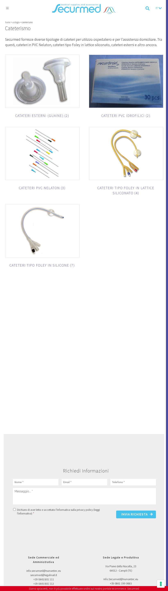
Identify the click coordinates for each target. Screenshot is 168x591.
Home (7, 22)
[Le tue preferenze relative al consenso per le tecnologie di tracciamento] (161, 584)
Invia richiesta (134, 514)
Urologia (16, 22)
